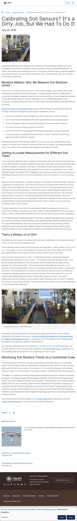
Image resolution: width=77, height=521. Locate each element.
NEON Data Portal (53, 349)
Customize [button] (4, 517)
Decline (62, 517)
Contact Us (16, 495)
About (8, 12)
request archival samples (11, 402)
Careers (41, 495)
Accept (71, 517)
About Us (6, 495)
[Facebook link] (11, 484)
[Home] (7, 2)
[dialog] (38, 514)
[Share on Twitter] (14, 412)
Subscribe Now (62, 480)
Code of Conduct (53, 495)
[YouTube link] (21, 484)
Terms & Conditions (29, 495)
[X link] (15, 484)
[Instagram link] (25, 484)
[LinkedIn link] (18, 484)
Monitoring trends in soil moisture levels (17, 109)
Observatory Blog (18, 12)
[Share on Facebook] (9, 412)
